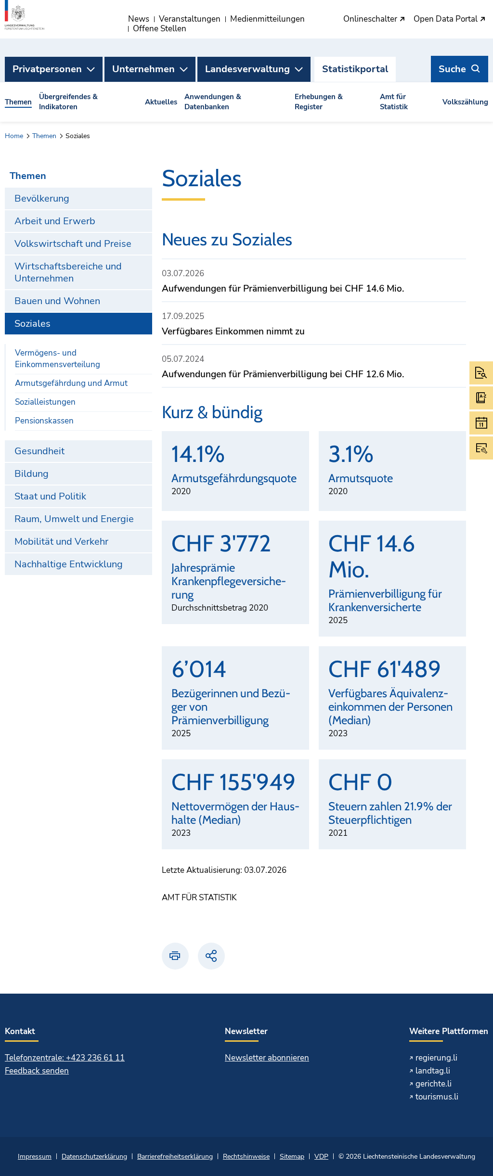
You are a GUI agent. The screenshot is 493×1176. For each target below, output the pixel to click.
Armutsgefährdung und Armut (71, 383)
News (138, 19)
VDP (321, 1156)
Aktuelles (161, 102)
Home (14, 136)
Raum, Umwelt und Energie (74, 518)
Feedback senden (37, 1070)
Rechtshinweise (246, 1156)
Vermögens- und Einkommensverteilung (57, 358)
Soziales (32, 323)
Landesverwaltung (247, 69)
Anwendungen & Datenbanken (212, 102)
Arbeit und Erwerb (54, 221)
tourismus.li (436, 1096)
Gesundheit (39, 451)
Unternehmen (143, 69)
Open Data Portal (447, 19)
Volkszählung (465, 102)
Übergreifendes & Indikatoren (68, 102)
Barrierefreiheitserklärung (175, 1156)
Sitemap (292, 1156)
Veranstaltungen (190, 19)
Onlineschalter (371, 19)
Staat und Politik (50, 496)
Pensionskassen (44, 420)
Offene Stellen (159, 28)
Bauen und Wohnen (57, 300)
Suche (452, 69)
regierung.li (436, 1057)
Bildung (31, 473)
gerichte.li (433, 1083)
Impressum (35, 1156)
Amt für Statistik (394, 102)
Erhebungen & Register (319, 102)
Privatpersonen (47, 69)
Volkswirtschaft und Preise (72, 243)
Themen (18, 102)
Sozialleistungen (45, 402)
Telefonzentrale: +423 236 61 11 (65, 1057)
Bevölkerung (41, 198)
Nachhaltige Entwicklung (68, 564)
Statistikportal (355, 69)
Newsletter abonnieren (267, 1057)
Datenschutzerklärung (94, 1156)
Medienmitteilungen (267, 19)
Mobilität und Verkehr (61, 541)
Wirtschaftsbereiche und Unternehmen (68, 272)
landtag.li (432, 1070)
